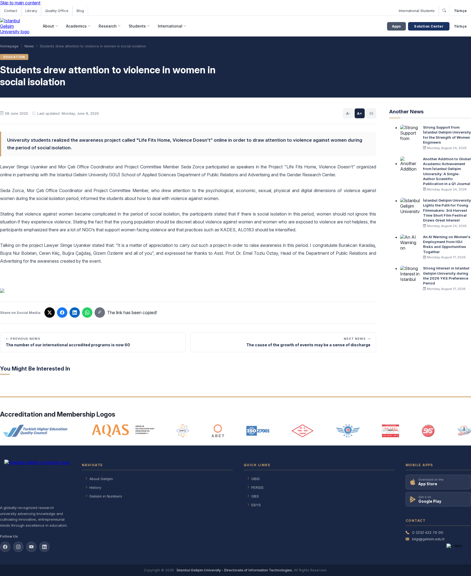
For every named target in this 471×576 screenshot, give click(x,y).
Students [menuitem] (137, 26)
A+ (359, 113)
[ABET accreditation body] (217, 430)
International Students (417, 11)
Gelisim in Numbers (105, 496)
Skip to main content (20, 2)
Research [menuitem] (108, 26)
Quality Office (56, 11)
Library (31, 11)
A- (348, 113)
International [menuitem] (170, 26)
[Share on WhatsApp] (87, 312)
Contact (10, 11)
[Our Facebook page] (5, 547)
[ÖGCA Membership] (348, 430)
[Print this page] (371, 113)
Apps (396, 26)
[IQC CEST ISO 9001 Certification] (390, 430)
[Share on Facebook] (62, 312)
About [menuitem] (48, 26)
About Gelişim (101, 479)
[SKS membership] (428, 430)
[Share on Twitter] (49, 312)
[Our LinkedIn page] (75, 312)
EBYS (256, 505)
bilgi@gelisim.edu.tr (428, 539)
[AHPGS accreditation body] (183, 430)
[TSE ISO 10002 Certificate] (302, 430)
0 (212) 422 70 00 (427, 532)
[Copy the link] (100, 312)
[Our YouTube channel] (31, 547)
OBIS (255, 479)
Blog (80, 11)
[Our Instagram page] (18, 547)
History (95, 487)
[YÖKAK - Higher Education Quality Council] (35, 430)
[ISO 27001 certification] (257, 430)
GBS (255, 496)
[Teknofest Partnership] (464, 431)
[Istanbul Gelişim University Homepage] (35, 480)
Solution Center (428, 26)
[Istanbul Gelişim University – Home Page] (15, 26)
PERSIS (257, 487)
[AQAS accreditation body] (123, 430)
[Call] (444, 10)
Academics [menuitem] (76, 26)
